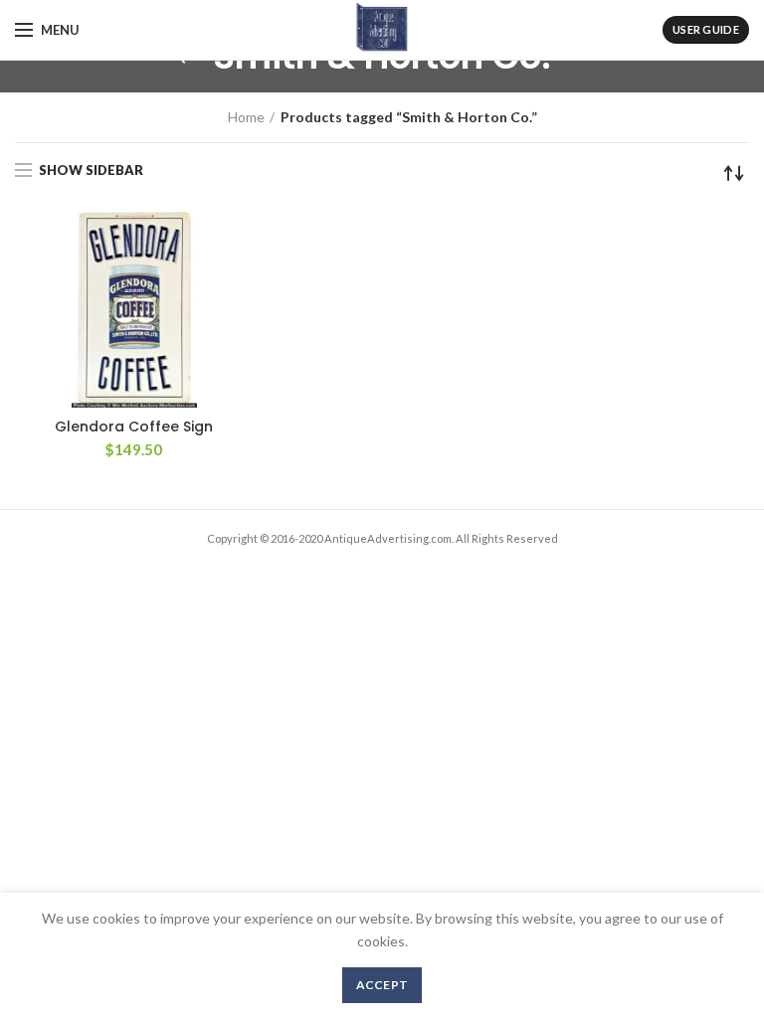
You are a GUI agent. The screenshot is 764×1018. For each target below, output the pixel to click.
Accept (382, 984)
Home (246, 116)
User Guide (705, 29)
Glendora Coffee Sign (134, 426)
